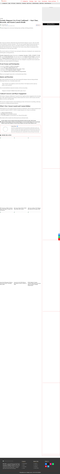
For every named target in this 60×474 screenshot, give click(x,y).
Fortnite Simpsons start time (22, 123)
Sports (36, 1)
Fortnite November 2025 (28, 120)
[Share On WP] (59, 237)
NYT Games (13, 3)
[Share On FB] (59, 235)
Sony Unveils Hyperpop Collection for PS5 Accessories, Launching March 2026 (6, 283)
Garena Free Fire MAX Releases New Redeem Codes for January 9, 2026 (20, 283)
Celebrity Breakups (35, 3)
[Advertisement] (20, 11)
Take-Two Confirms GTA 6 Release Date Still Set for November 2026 (34, 208)
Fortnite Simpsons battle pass (10, 122)
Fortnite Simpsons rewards (12, 123)
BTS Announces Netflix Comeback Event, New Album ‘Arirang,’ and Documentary (6, 209)
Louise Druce (5, 24)
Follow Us (38, 25)
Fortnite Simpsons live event (31, 122)
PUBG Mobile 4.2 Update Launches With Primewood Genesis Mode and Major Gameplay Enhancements (34, 284)
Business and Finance (52, 1)
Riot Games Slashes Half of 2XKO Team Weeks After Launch (20, 208)
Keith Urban (42, 3)
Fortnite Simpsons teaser (32, 123)
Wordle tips (24, 3)
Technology (31, 1)
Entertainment (44, 1)
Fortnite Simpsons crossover (21, 122)
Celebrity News (18, 3)
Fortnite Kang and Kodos (18, 120)
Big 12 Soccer (29, 3)
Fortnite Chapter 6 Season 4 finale (7, 120)
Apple (9, 3)
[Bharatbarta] (6, 1)
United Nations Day (48, 3)
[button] (58, 1)
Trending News (25, 1)
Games (39, 1)
